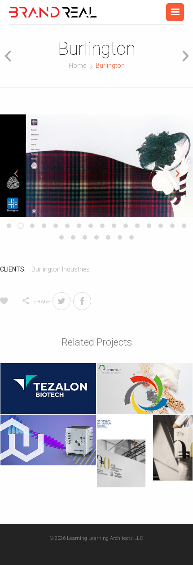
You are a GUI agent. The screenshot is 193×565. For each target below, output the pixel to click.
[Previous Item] (10, 56)
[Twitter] (61, 301)
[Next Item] (182, 56)
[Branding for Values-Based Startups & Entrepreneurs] (52, 12)
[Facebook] (82, 301)
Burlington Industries (60, 269)
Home (77, 65)
